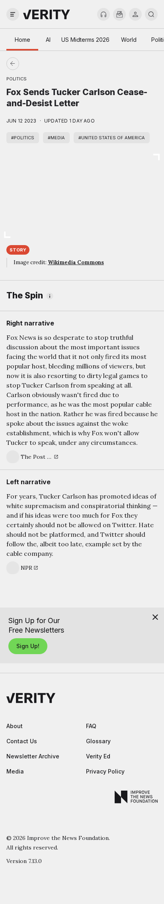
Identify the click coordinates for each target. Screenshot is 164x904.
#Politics (22, 137)
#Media (56, 137)
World (129, 39)
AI (48, 39)
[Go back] (47, 63)
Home (22, 39)
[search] (151, 14)
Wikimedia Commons (76, 262)
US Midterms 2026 (85, 39)
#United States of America (111, 137)
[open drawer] (12, 14)
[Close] (155, 617)
